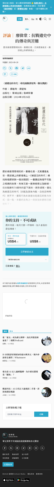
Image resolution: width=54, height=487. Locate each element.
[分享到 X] (11, 68)
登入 (18, 265)
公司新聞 (25, 458)
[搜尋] (45, 18)
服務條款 (39, 474)
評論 (27, 29)
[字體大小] (32, 19)
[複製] (5, 68)
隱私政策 (31, 474)
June (5, 395)
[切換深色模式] (40, 18)
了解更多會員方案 (14, 259)
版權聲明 (15, 458)
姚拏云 (5, 361)
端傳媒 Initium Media (17, 474)
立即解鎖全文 (27, 251)
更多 (11, 331)
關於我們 (6, 454)
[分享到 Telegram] (23, 68)
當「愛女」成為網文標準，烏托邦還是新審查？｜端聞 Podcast (21, 339)
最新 (5, 331)
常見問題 (6, 458)
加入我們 (25, 454)
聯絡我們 (15, 454)
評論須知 (8, 315)
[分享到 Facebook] (17, 68)
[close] (51, 7)
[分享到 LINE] (29, 68)
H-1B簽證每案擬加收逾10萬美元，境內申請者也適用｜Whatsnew (21, 356)
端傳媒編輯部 (22, 283)
